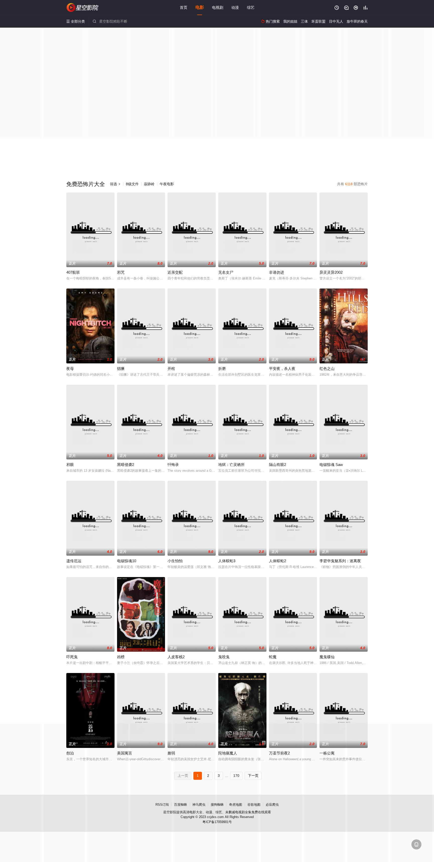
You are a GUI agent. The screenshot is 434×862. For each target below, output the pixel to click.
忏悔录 (173, 464)
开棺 (171, 368)
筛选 (115, 184)
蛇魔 (273, 657)
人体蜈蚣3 (226, 561)
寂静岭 (149, 184)
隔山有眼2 (277, 464)
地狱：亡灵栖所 (231, 464)
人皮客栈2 (176, 657)
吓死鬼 (72, 657)
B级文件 (132, 184)
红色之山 (327, 368)
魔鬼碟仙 (327, 657)
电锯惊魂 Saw (331, 464)
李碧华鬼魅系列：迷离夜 (340, 561)
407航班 (73, 272)
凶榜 (121, 657)
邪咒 (121, 272)
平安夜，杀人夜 (282, 368)
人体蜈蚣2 (277, 561)
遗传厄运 (73, 561)
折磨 (222, 368)
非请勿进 (276, 272)
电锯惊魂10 (126, 561)
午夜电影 (167, 184)
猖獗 (121, 368)
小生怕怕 (175, 561)
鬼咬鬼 (224, 657)
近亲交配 (175, 272)
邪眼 (70, 464)
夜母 (70, 368)
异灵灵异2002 (331, 272)
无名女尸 (225, 272)
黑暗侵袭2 (125, 464)
